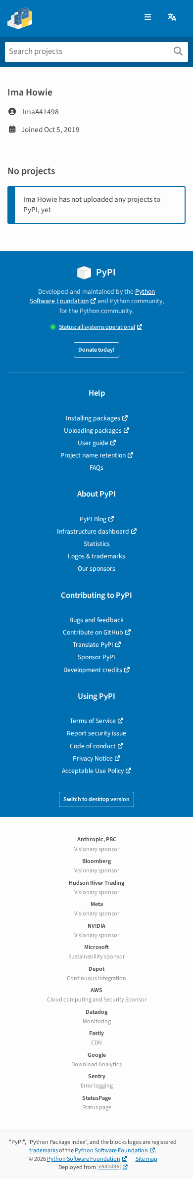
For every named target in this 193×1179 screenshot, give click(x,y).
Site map (146, 1159)
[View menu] (148, 17)
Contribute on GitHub (93, 632)
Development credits (92, 670)
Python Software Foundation (92, 296)
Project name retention (93, 455)
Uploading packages (93, 430)
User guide (93, 443)
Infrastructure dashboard (93, 531)
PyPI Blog (93, 519)
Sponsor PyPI (96, 657)
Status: (97, 327)
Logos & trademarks (96, 556)
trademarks (43, 1150)
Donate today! (96, 350)
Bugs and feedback (96, 620)
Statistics (97, 543)
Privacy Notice (93, 758)
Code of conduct (93, 746)
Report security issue (96, 733)
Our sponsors (96, 568)
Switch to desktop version (96, 799)
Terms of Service (93, 721)
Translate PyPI (93, 644)
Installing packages (93, 418)
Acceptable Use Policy (93, 770)
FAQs (96, 467)
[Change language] (173, 17)
